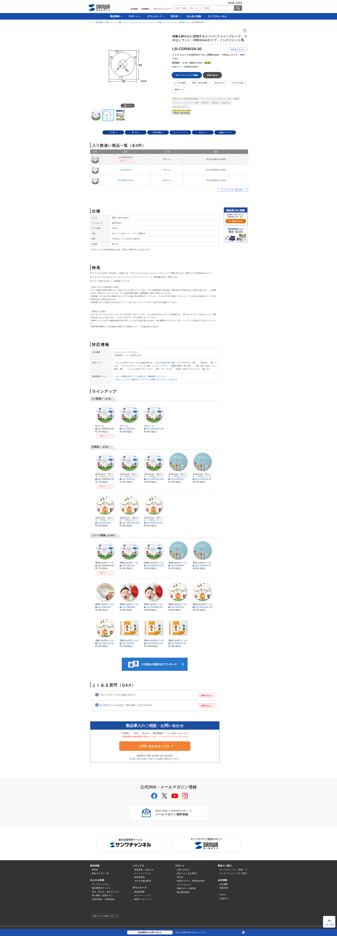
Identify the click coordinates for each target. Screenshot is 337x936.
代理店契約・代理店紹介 (103, 899)
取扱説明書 (139, 892)
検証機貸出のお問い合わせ (150, 932)
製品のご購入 (225, 865)
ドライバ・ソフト (142, 895)
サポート (133, 16)
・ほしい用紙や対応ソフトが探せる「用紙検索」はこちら (139, 376)
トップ (91, 22)
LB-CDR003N (104, 607)
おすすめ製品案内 (142, 881)
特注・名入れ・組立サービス (105, 892)
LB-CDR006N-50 (154, 607)
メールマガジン (184, 884)
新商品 (95, 869)
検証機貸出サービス (101, 888)
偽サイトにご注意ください (104, 916)
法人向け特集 (194, 16)
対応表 (174, 16)
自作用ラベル (184, 22)
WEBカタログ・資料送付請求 (191, 881)
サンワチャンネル (217, 16)
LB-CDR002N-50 (203, 479)
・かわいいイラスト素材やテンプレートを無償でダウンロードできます (145, 379)
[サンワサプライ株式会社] (99, 7)
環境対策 (224, 888)
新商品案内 (139, 877)
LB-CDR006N (128, 607)
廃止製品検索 (183, 892)
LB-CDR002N (177, 479)
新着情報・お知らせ (143, 869)
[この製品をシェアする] (244, 30)
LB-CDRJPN (128, 643)
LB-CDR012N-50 (154, 523)
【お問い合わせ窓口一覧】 (141, 759)
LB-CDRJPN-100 (154, 643)
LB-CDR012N (104, 523)
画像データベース (142, 899)
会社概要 (224, 884)
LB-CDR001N (125, 170)
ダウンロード (154, 16)
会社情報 (134, 9)
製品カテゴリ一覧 (100, 873)
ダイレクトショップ (161, 9)
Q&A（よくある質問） (187, 873)
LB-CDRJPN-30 (178, 643)
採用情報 (145, 9)
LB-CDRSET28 (162, 363)
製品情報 (115, 16)
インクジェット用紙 (154, 22)
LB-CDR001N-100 (125, 180)
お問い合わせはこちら (155, 746)
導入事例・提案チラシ (102, 895)
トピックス (138, 865)
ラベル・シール (170, 22)
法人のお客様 (97, 880)
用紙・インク (110, 22)
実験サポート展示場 (186, 888)
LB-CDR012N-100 (130, 523)
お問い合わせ (183, 869)
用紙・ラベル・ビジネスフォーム (131, 22)
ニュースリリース (142, 873)
